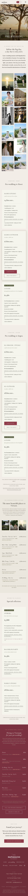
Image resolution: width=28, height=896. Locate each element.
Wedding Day (20, 862)
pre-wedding (11, 862)
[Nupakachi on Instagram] (24, 865)
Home (5, 862)
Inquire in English (14, 811)
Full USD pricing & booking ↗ (14, 807)
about (20, 865)
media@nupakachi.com (17, 882)
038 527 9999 (9, 882)
